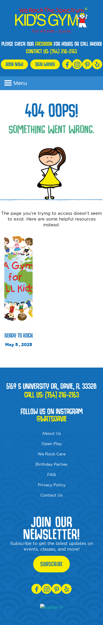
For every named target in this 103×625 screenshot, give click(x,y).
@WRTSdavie (52, 418)
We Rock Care (51, 454)
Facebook (43, 43)
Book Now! (14, 64)
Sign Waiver (45, 64)
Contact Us (51, 495)
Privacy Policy (52, 485)
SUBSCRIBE (51, 564)
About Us (51, 433)
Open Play (51, 443)
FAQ (51, 474)
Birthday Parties (51, 464)
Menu (20, 83)
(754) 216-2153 (63, 51)
